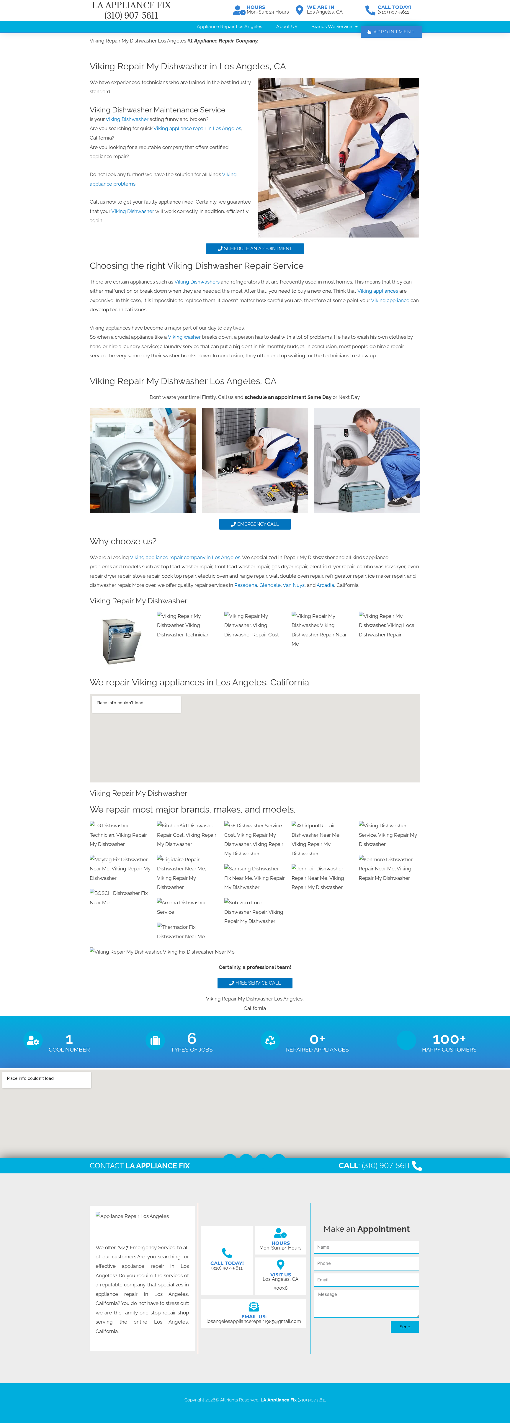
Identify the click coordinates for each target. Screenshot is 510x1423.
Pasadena (245, 585)
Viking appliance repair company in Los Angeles (185, 557)
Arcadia (325, 585)
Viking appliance (391, 300)
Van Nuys (294, 585)
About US (286, 26)
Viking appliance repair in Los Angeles (197, 128)
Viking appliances (377, 291)
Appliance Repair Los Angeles (229, 26)
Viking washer (185, 337)
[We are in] (300, 10)
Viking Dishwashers (197, 282)
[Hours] (239, 10)
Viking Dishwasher (127, 119)
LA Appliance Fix (279, 1400)
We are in (320, 7)
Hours (256, 7)
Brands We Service (331, 26)
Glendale (270, 585)
